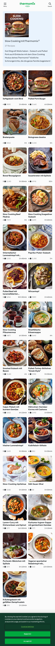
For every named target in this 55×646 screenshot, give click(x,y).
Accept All (27, 641)
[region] (27, 629)
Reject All (27, 634)
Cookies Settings (27, 627)
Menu (5, 6)
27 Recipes (10, 46)
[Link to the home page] (27, 4)
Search (50, 6)
